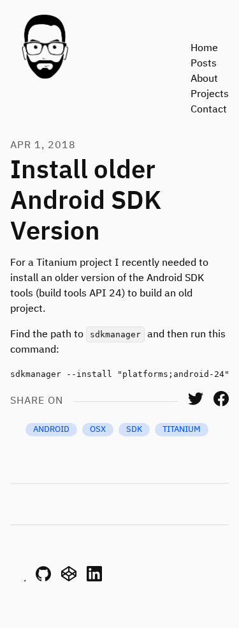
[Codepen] (68, 579)
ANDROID (51, 429)
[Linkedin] (94, 579)
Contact (209, 110)
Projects (210, 94)
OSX (98, 429)
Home (204, 48)
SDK (134, 429)
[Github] (43, 579)
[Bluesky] (17, 579)
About (204, 79)
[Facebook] (221, 404)
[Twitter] (195, 404)
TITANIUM (182, 429)
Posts (204, 64)
